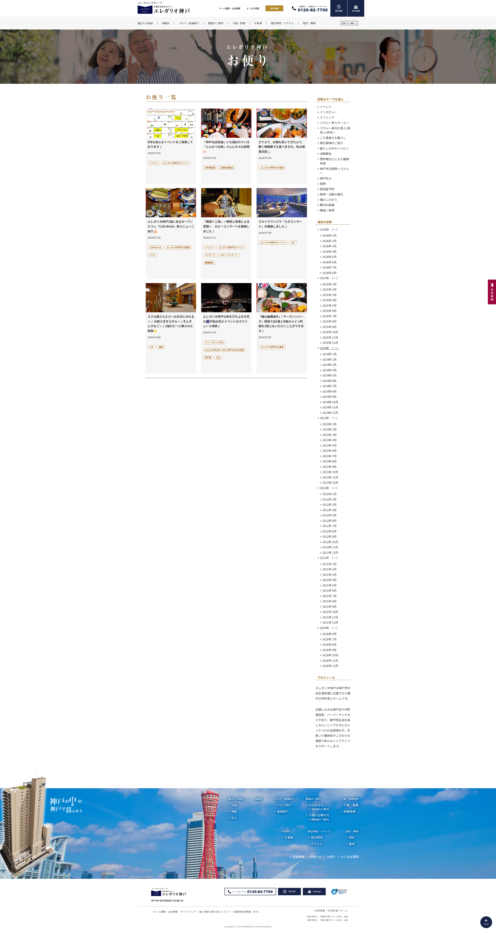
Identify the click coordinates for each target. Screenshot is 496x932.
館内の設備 (327, 205)
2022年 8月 (329, 531)
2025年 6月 (329, 311)
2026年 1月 (329, 235)
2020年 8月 (329, 644)
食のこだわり (328, 200)
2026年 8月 (329, 273)
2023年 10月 (330, 472)
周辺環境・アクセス (319, 831)
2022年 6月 (329, 521)
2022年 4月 (329, 510)
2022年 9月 (329, 536)
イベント (326, 107)
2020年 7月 (329, 639)
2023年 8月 (329, 461)
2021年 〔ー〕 (329, 558)
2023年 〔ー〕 (329, 418)
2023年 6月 (329, 450)
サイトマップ (188, 911)
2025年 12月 (330, 343)
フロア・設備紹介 (284, 799)
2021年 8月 (329, 601)
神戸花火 (326, 178)
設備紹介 (283, 811)
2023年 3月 (329, 435)
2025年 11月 (330, 337)
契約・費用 (352, 831)
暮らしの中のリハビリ (334, 148)
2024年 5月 (329, 375)
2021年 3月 (329, 575)
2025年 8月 (329, 321)
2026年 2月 (329, 241)
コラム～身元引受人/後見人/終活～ (335, 130)
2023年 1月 (329, 424)
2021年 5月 (329, 585)
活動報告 (326, 153)
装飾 (323, 183)
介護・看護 (351, 805)
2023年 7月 (329, 456)
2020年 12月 (330, 666)
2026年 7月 (329, 267)
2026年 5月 (329, 257)
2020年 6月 (329, 634)
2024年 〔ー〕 (329, 348)
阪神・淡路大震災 (331, 194)
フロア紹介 (284, 805)
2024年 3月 (329, 365)
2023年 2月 (329, 429)
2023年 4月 (329, 440)
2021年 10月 (330, 612)
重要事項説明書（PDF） (247, 911)
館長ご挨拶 (327, 210)
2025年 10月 (330, 332)
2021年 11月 (330, 617)
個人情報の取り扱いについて (215, 911)
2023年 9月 (329, 467)
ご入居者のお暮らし (333, 138)
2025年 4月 (329, 300)
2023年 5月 (329, 445)
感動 (234, 811)
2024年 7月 (329, 386)
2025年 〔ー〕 (329, 278)
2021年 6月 (329, 590)
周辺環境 (316, 837)
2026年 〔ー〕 (329, 229)
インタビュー (328, 112)
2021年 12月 (330, 622)
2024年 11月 (330, 407)
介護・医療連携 (349, 799)
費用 (352, 844)
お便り (331, 856)
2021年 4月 (329, 580)
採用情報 (274, 8)
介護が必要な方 (319, 817)
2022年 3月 (329, 504)
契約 (352, 837)
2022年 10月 (330, 542)
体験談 (259, 799)
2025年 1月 (329, 284)
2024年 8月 (329, 391)
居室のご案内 (313, 799)
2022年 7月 (329, 526)
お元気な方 (319, 807)
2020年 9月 (329, 650)
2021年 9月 (329, 606)
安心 (234, 818)
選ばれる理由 (235, 799)
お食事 (285, 831)
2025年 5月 (329, 305)
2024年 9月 (329, 397)
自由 (234, 805)
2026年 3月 (329, 246)
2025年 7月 (329, 316)
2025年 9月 (329, 327)
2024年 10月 (330, 402)
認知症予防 (327, 189)
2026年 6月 (329, 262)
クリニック (327, 117)
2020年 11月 (330, 660)
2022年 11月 (330, 547)
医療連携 (349, 811)
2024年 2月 (329, 359)
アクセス (316, 844)
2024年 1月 (329, 354)
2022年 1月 (329, 494)
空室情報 (298, 856)
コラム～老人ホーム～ (334, 123)
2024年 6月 (329, 381)
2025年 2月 (329, 289)
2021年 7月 (329, 596)
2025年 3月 (329, 295)
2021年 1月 (329, 564)
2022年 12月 (330, 552)
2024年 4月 (329, 370)
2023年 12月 (330, 482)
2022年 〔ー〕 (329, 488)
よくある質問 (252, 8)
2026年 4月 (329, 251)
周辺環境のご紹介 (331, 143)
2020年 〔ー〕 (329, 628)
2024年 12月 (330, 413)
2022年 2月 (329, 499)
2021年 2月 (329, 569)
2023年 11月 (330, 477)
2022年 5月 (329, 515)
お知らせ (315, 856)
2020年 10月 (330, 655)
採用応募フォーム (338, 910)
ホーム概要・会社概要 (229, 8)
